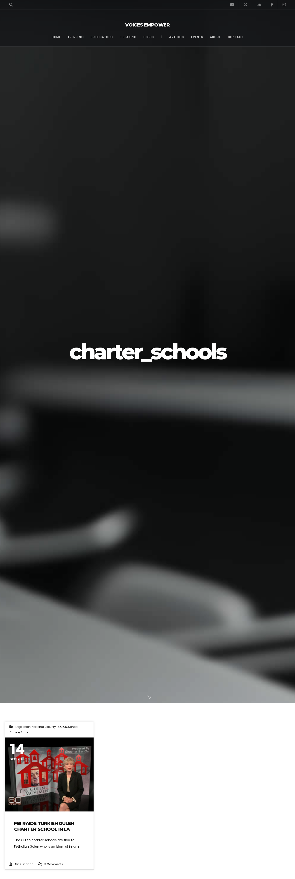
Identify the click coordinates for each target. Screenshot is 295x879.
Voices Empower (147, 25)
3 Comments (53, 864)
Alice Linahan (24, 864)
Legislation (23, 727)
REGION (62, 727)
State (24, 732)
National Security (44, 727)
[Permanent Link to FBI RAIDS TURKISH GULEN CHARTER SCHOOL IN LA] (49, 774)
